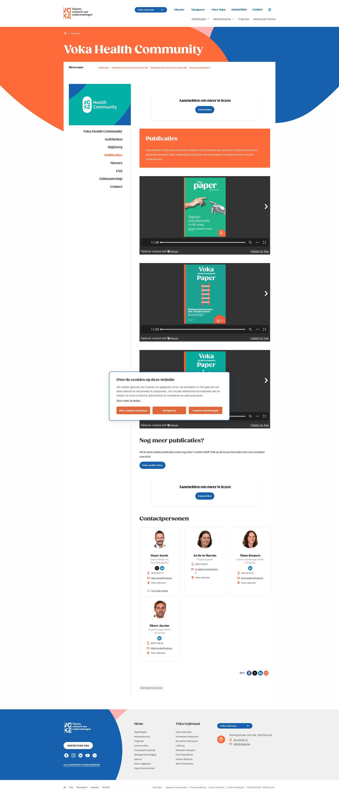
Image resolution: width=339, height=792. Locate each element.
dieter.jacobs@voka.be (161, 648)
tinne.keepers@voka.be (252, 577)
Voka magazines (142, 763)
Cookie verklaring (216, 787)
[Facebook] (249, 673)
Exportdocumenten (144, 768)
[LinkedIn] (260, 673)
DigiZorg (115, 147)
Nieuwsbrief (81, 787)
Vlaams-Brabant (184, 759)
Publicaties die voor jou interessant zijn (130, 67)
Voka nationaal (183, 732)
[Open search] (271, 9)
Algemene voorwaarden (176, 787)
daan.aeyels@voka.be (161, 577)
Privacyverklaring (198, 787)
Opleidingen (199, 19)
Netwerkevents (222, 19)
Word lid (106, 787)
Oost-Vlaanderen (184, 754)
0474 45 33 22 (247, 573)
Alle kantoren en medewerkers (82, 764)
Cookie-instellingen (205, 410)
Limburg (180, 745)
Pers (71, 787)
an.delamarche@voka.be (206, 571)
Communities (141, 745)
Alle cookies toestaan (133, 410)
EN (65, 787)
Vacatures (198, 9)
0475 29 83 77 (157, 573)
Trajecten (243, 19)
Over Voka (218, 9)
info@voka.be (242, 744)
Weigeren (169, 410)
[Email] (266, 673)
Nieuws (179, 9)
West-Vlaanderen (185, 763)
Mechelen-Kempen (185, 750)
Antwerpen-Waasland (187, 736)
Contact (116, 187)
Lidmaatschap (110, 179)
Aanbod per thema (264, 19)
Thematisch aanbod (144, 750)
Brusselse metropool (187, 741)
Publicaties (104, 67)
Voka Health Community (102, 131)
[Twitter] (254, 673)
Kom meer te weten (128, 400)
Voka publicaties (152, 465)
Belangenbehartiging (145, 754)
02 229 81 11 (241, 739)
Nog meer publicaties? (200, 67)
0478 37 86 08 (157, 643)
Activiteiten (113, 139)
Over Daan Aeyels (159, 590)
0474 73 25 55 (201, 564)
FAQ (119, 171)
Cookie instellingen (235, 787)
